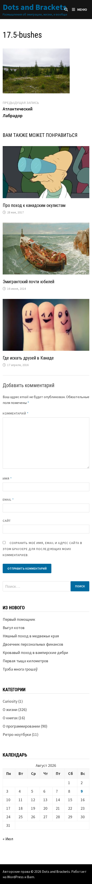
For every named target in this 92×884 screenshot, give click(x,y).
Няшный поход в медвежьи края (31, 635)
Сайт (7, 521)
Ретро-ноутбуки (17, 734)
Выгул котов (14, 627)
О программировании (21, 726)
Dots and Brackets (34, 7)
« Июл (8, 838)
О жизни (10, 709)
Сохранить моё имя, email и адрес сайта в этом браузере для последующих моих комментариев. (42, 549)
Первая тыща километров (25, 660)
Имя (7, 478)
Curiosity (10, 701)
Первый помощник (19, 619)
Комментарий (16, 413)
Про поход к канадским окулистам (34, 205)
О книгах (10, 717)
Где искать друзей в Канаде (28, 358)
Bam (30, 877)
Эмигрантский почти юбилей (28, 281)
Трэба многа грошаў (20, 669)
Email (8, 500)
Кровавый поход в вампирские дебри (35, 652)
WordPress (15, 877)
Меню (82, 9)
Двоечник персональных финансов (33, 644)
